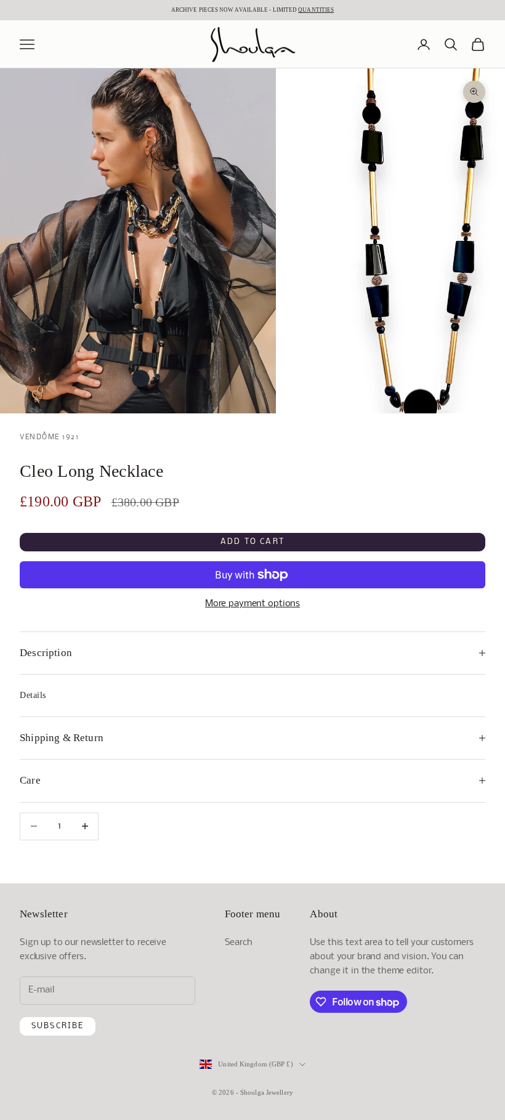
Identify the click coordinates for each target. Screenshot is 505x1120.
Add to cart (252, 542)
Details (33, 695)
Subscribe (57, 1026)
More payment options (252, 604)
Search (238, 943)
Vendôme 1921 (49, 437)
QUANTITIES (316, 10)
